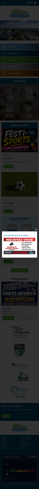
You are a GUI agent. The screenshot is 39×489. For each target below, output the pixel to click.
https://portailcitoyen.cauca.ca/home (16, 235)
